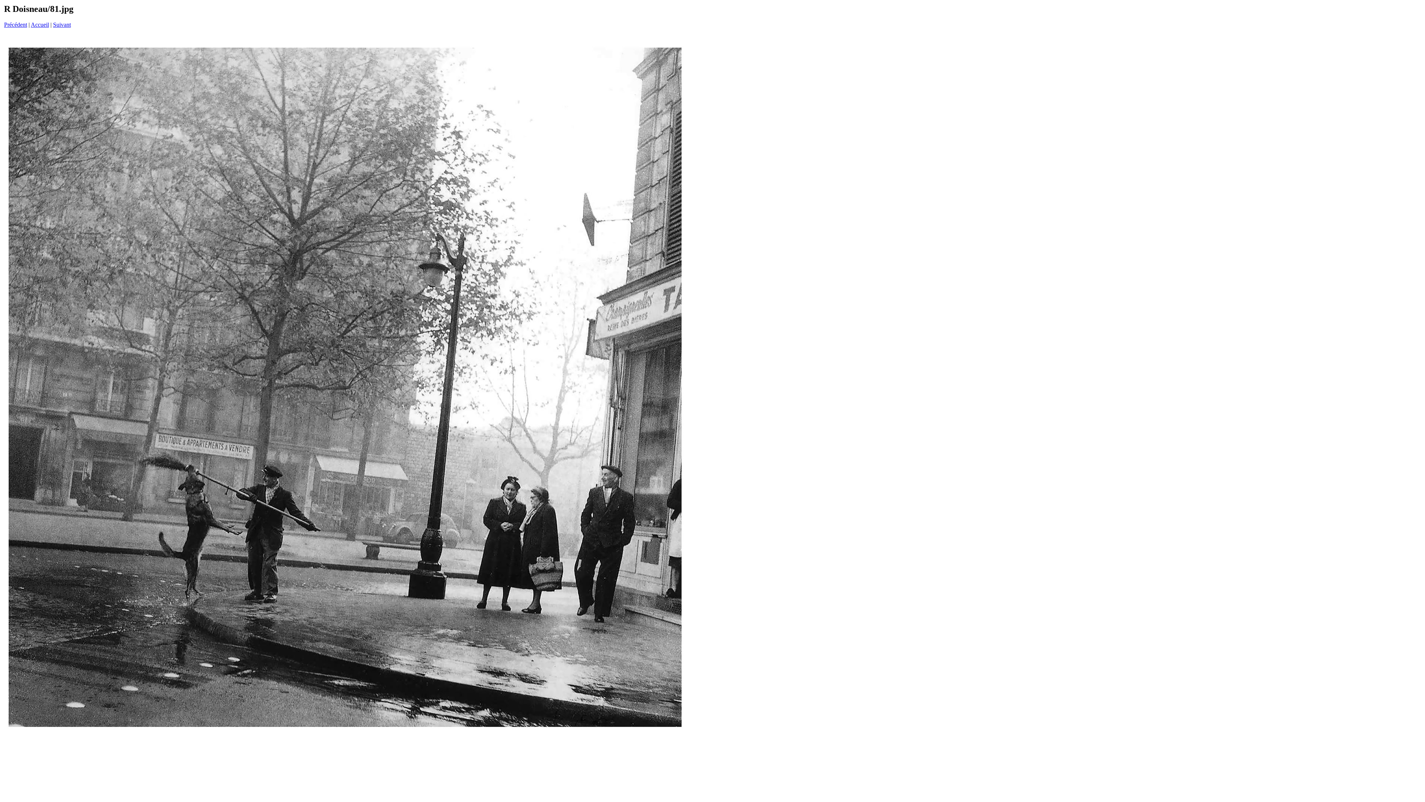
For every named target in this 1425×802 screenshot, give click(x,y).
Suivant (62, 25)
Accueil (40, 25)
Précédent (15, 25)
